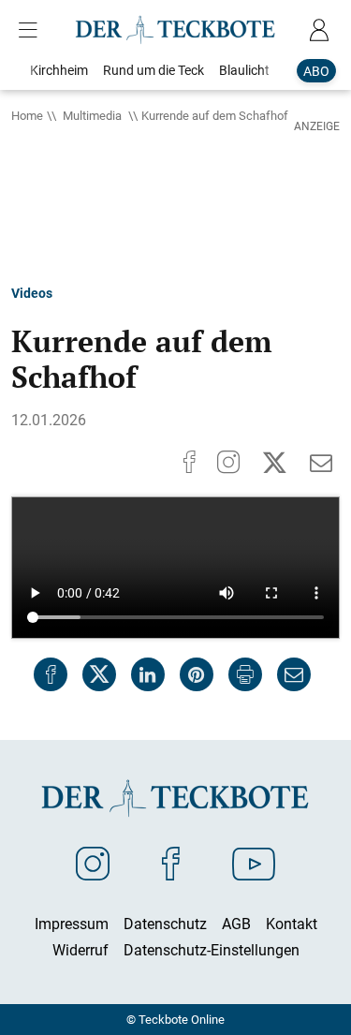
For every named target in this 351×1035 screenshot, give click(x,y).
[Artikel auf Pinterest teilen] (196, 674)
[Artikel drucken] (245, 674)
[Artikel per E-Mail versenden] (294, 674)
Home (27, 115)
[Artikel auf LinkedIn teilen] (148, 674)
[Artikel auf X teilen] (99, 674)
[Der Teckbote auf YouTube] (253, 862)
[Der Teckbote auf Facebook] (171, 862)
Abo (316, 71)
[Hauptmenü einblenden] (32, 30)
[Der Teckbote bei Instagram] (93, 862)
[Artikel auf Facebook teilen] (50, 674)
